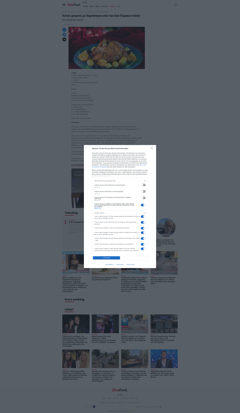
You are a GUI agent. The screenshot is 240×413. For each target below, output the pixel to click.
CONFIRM (106, 258)
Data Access (120, 264)
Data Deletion (109, 264)
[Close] (152, 148)
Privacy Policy (131, 264)
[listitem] (120, 181)
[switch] (143, 185)
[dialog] (120, 206)
